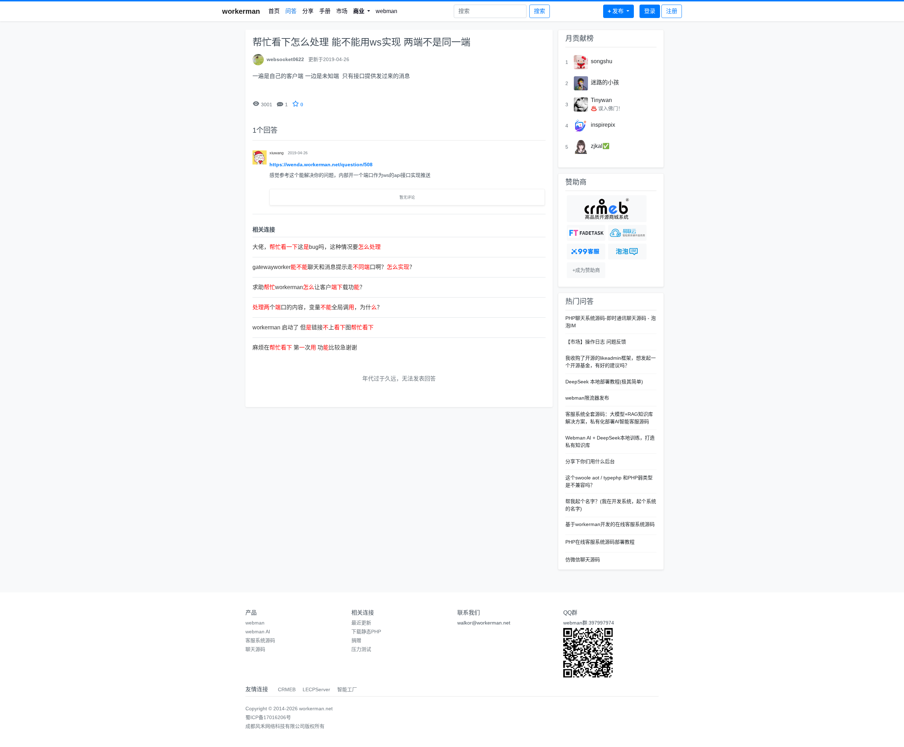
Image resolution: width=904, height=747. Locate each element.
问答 (291, 11)
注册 (671, 11)
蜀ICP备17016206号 (268, 717)
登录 (649, 11)
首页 (274, 11)
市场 (341, 11)
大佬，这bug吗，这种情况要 (316, 247)
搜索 (539, 11)
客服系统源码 (260, 640)
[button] (361, 11)
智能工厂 (347, 689)
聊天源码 (255, 649)
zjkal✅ (600, 146)
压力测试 (361, 649)
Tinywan (601, 100)
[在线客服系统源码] (586, 251)
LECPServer (316, 689)
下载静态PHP (366, 631)
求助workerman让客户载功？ (308, 287)
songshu (601, 61)
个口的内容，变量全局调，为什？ (317, 307)
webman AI (257, 631)
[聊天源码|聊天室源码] (627, 251)
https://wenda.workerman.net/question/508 (321, 164)
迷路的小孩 (605, 82)
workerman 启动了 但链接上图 (313, 327)
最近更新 (361, 623)
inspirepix (603, 125)
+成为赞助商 (586, 270)
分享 (308, 11)
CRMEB (287, 689)
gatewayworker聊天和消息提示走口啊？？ (333, 267)
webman (386, 11)
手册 (325, 11)
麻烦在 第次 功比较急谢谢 (304, 348)
